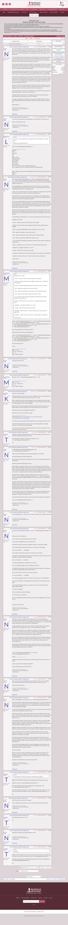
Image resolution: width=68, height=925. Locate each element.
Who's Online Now (58, 46)
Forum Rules (6, 879)
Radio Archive (62, 9)
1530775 (49, 375)
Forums (15, 36)
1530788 (49, 846)
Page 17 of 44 (24, 44)
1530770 (49, 117)
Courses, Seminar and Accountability (17, 9)
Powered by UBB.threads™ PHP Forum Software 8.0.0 (34, 915)
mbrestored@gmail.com (15, 32)
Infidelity (20, 36)
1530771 (49, 134)
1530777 (49, 432)
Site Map (45, 897)
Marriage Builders (8, 36)
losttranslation (34, 177)
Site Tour (24, 12)
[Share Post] (46, 46)
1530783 (49, 697)
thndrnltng (35, 447)
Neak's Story (14, 114)
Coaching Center (34, 9)
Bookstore (6, 9)
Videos (27, 9)
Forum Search (58, 41)
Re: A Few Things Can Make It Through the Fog (19, 46)
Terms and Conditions (25, 897)
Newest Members (58, 53)
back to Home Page (34, 3)
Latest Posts (58, 61)
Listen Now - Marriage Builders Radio (62, 4)
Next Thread (39, 41)
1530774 (49, 358)
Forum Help (54, 879)
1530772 (49, 177)
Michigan (5, 284)
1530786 (49, 815)
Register (58, 36)
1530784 (49, 772)
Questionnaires (42, 9)
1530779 (49, 512)
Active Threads (37, 38)
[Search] (62, 38)
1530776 (49, 391)
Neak (36, 46)
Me (18, 350)
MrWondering (20, 351)
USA (4, 60)
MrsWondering (34, 358)
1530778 (49, 447)
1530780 (49, 528)
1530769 (49, 46)
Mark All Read (12, 879)
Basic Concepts (43, 12)
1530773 (49, 271)
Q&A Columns (53, 12)
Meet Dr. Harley (33, 12)
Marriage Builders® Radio (52, 9)
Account (50, 897)
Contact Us (48, 879)
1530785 (49, 798)
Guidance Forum (34, 15)
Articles (62, 12)
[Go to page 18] (51, 44)
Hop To (17, 871)
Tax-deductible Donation (13, 12)
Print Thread (5, 44)
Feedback (17, 897)
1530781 (49, 616)
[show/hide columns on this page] (64, 38)
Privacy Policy (33, 897)
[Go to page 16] (29, 44)
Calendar (31, 38)
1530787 (49, 830)
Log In (63, 36)
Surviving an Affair (29, 36)
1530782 (49, 678)
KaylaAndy (35, 432)
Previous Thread (15, 41)
